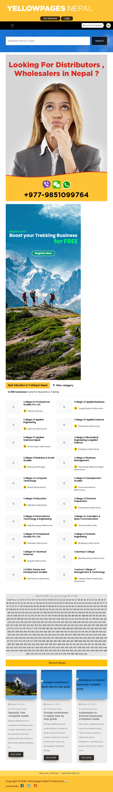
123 (56, 609)
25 (70, 599)
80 (27, 606)
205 (46, 619)
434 (62, 647)
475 (52, 653)
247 (12, 625)
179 (52, 615)
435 (66, 647)
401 (29, 644)
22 (61, 599)
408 (59, 644)
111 (20, 609)
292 (92, 628)
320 (100, 631)
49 (40, 603)
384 (60, 641)
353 (36, 638)
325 (22, 634)
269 (101, 625)
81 (29, 606)
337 (70, 634)
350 (24, 638)
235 (62, 622)
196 (11, 619)
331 (46, 634)
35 (99, 599)
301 (29, 631)
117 (38, 609)
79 (24, 606)
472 (39, 653)
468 (105, 650)
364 (81, 638)
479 (68, 653)
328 (34, 634)
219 (97, 619)
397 (13, 644)
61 (75, 603)
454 (46, 650)
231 (46, 622)
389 (80, 641)
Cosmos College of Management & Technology (89, 571)
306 (49, 631)
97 (76, 606)
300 (25, 631)
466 (97, 650)
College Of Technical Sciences (34, 553)
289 (80, 628)
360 (65, 638)
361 (68, 638)
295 (104, 628)
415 (85, 644)
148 (44, 612)
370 (105, 638)
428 (37, 647)
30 (85, 599)
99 (81, 606)
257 (52, 625)
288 (76, 628)
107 (7, 609)
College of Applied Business (89, 401)
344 (99, 634)
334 (58, 634)
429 (41, 647)
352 (32, 638)
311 (69, 631)
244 (99, 622)
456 (55, 650)
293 (96, 628)
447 (16, 650)
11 (34, 599)
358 (57, 638)
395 (104, 641)
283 (55, 628)
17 (48, 599)
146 (37, 612)
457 (59, 650)
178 (49, 615)
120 (46, 609)
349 (20, 638)
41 (16, 603)
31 (87, 599)
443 (100, 647)
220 (101, 619)
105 (101, 606)
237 (70, 622)
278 (35, 628)
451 (33, 650)
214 (79, 619)
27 (76, 599)
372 (12, 641)
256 (48, 625)
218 (93, 619)
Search (99, 41)
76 (16, 606)
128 (74, 609)
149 (48, 612)
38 (7, 603)
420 (104, 644)
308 (57, 631)
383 (55, 641)
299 (21, 631)
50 (43, 603)
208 (58, 619)
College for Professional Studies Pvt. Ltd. (36, 403)
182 (62, 615)
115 (32, 609)
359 (61, 638)
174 (35, 615)
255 (44, 625)
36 (102, 599)
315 (82, 631)
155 (69, 612)
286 (68, 628)
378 (35, 641)
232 (50, 622)
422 (11, 647)
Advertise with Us (70, 773)
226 (26, 622)
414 (81, 644)
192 (97, 615)
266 (89, 625)
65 (86, 603)
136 (102, 609)
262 (72, 625)
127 (71, 609)
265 (85, 625)
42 (19, 603)
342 (91, 634)
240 (83, 622)
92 (61, 606)
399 (21, 644)
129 (78, 609)
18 (51, 599)
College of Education (34, 498)
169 (19, 615)
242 (91, 622)
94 (67, 606)
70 (101, 603)
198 (18, 619)
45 (28, 603)
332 (50, 634)
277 (31, 628)
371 (8, 641)
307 (53, 631)
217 (90, 619)
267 (93, 625)
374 (20, 641)
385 (64, 641)
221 (105, 619)
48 (37, 603)
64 (83, 603)
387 (72, 641)
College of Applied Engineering (33, 421)
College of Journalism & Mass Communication (87, 517)
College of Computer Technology (35, 479)
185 (73, 615)
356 (48, 638)
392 (92, 641)
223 (13, 622)
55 (57, 603)
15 (44, 599)
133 (91, 609)
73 (7, 606)
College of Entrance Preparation (85, 500)
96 (73, 606)
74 (10, 606)
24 (67, 599)
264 (81, 625)
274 (20, 628)
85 (41, 606)
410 (67, 644)
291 (88, 628)
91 (58, 606)
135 (98, 609)
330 (42, 634)
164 (100, 612)
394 (100, 641)
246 (7, 625)
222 (9, 622)
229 (38, 622)
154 (65, 612)
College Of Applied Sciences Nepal (33, 438)
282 (51, 628)
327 (30, 634)
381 (47, 641)
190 (90, 615)
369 (101, 638)
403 (38, 644)
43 (22, 603)
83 (35, 606)
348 (16, 638)
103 (94, 606)
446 (12, 650)
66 (89, 603)
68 (95, 603)
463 (84, 650)
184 (69, 615)
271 (8, 628)
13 (39, 599)
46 (31, 603)
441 (92, 647)
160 (86, 612)
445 (8, 650)
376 (28, 641)
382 (51, 641)
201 (29, 619)
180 (55, 615)
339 (78, 634)
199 (22, 619)
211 (69, 619)
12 (37, 599)
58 (66, 603)
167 (12, 615)
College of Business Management (85, 459)
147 (41, 612)
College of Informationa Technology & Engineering (37, 517)
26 (73, 599)
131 (85, 609)
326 (26, 634)
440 (88, 647)
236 (66, 622)
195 (8, 619)
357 (52, 638)
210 (66, 619)
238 (74, 622)
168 (15, 615)
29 (82, 599)
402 (33, 644)
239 (78, 622)
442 (96, 647)
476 (56, 653)
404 (42, 644)
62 (77, 603)
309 (62, 631)
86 (44, 606)
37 (105, 599)
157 (76, 612)
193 (100, 615)
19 (53, 599)
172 (28, 615)
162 (93, 612)
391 (88, 641)
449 (25, 650)
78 (21, 606)
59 (69, 603)
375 (24, 641)
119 (43, 609)
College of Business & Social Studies (38, 459)
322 (9, 634)
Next (81, 653)
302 (33, 631)
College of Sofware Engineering (84, 535)
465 (92, 650)
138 (9, 612)
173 (32, 615)
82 (32, 606)
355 (44, 638)
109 (14, 609)
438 (79, 647)
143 (26, 612)
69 (98, 603)
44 (25, 603)
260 (65, 625)
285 (64, 628)
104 (98, 606)
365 (85, 638)
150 (52, 612)
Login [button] (67, 18)
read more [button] (16, 754)
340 (83, 634)
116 (35, 609)
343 (95, 634)
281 (47, 628)
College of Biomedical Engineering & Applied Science (86, 440)
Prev (13, 599)
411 (70, 644)
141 (19, 612)
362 (72, 638)
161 (90, 612)
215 (83, 619)
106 (105, 606)
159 (83, 612)
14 (41, 599)
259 (61, 625)
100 (84, 606)
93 (64, 606)
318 (93, 631)
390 (84, 641)
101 (88, 606)
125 (64, 609)
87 (47, 606)
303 (37, 631)
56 (60, 603)
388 (76, 641)
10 (32, 599)
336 (66, 634)
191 (94, 615)
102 (91, 606)
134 (95, 609)
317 (89, 631)
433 (58, 647)
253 (36, 625)
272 (12, 628)
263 (77, 625)
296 (9, 631)
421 (7, 647)
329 (38, 634)
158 (79, 612)
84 (38, 606)
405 (46, 644)
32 (90, 599)
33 (93, 599)
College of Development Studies (87, 479)
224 (17, 622)
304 (41, 631)
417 (92, 644)
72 (106, 603)
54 (54, 603)
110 (17, 609)
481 (76, 653)
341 (86, 634)
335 (62, 634)
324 (17, 634)
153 (62, 612)
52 (49, 603)
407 (55, 644)
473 (43, 653)
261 (68, 625)
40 (13, 603)
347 (12, 638)
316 (86, 631)
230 (42, 622)
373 (16, 641)
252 (32, 625)
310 (65, 631)
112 (23, 609)
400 (25, 644)
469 (28, 653)
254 (40, 625)
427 (33, 647)
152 (58, 612)
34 (96, 599)
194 (104, 615)
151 (55, 612)
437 (75, 647)
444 (105, 647)
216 (86, 619)
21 (58, 599)
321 (104, 631)
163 (96, 612)
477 (60, 653)
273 (16, 628)
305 (45, 631)
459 (67, 650)
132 (88, 609)
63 (80, 603)
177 (45, 615)
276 (28, 628)
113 (26, 609)
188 (83, 615)
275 (24, 628)
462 (80, 650)
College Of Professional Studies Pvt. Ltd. (36, 535)
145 (34, 612)
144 (30, 612)
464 (88, 650)
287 (72, 628)
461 (75, 650)
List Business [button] (50, 18)
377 (31, 641)
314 (79, 631)
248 (16, 625)
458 (63, 650)
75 (13, 606)
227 (30, 622)
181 (59, 615)
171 (26, 615)
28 (79, 599)
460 (72, 650)
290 (84, 628)
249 (20, 625)
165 (104, 612)
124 (60, 609)
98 (78, 606)
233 (54, 622)
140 (16, 612)
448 (21, 650)
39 (10, 603)
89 (52, 606)
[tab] (28, 385)
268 (97, 625)
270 (105, 625)
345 (104, 634)
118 (40, 609)
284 (60, 628)
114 (29, 609)
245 (104, 622)
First (9, 599)
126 (67, 609)
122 (53, 609)
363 (77, 638)
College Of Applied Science (89, 419)
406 (51, 644)
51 (46, 603)
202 (33, 619)
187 (80, 615)
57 (63, 603)
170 (22, 615)
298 (17, 631)
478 (64, 653)
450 (29, 650)
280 (43, 628)
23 (64, 599)
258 (57, 625)
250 (24, 625)
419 (99, 644)
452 (37, 650)
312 (72, 631)
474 (48, 653)
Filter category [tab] (64, 385)
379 (39, 641)
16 (46, 599)
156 (73, 612)
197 (15, 619)
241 (86, 622)
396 (9, 644)
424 (20, 647)
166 (8, 615)
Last (85, 653)
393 (96, 641)
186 (76, 615)
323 (13, 634)
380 (43, 641)
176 (42, 615)
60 (72, 603)
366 (89, 638)
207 (54, 619)
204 (42, 619)
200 (26, 619)
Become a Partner (49, 773)
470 (32, 653)
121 (50, 609)
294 (100, 628)
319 (96, 631)
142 (22, 612)
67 (92, 603)
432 (53, 647)
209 (62, 619)
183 (65, 615)
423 (16, 647)
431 (49, 647)
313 (75, 631)
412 (74, 644)
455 (50, 650)
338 (74, 634)
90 (55, 606)
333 (54, 634)
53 (51, 603)
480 (72, 653)
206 (50, 619)
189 (87, 615)
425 (24, 647)
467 (101, 650)
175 (39, 615)
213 (76, 619)
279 (39, 628)
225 (22, 622)
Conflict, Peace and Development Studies (35, 571)
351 (28, 638)
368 (97, 638)
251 (28, 625)
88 (50, 606)
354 (40, 638)
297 (13, 631)
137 (105, 609)
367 (93, 638)
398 (17, 644)
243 (95, 622)
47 (34, 603)
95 (70, 606)
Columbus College (84, 551)
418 (96, 644)
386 (68, 641)
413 (77, 644)
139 (12, 612)
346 (7, 638)
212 (72, 619)
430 (46, 647)
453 (42, 650)
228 (34, 622)
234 (58, 622)
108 (10, 609)
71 (103, 603)
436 (71, 647)
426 (29, 647)
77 (18, 606)
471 (35, 653)
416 (88, 644)
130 (81, 609)
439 (83, 647)
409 (63, 644)
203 (37, 619)
